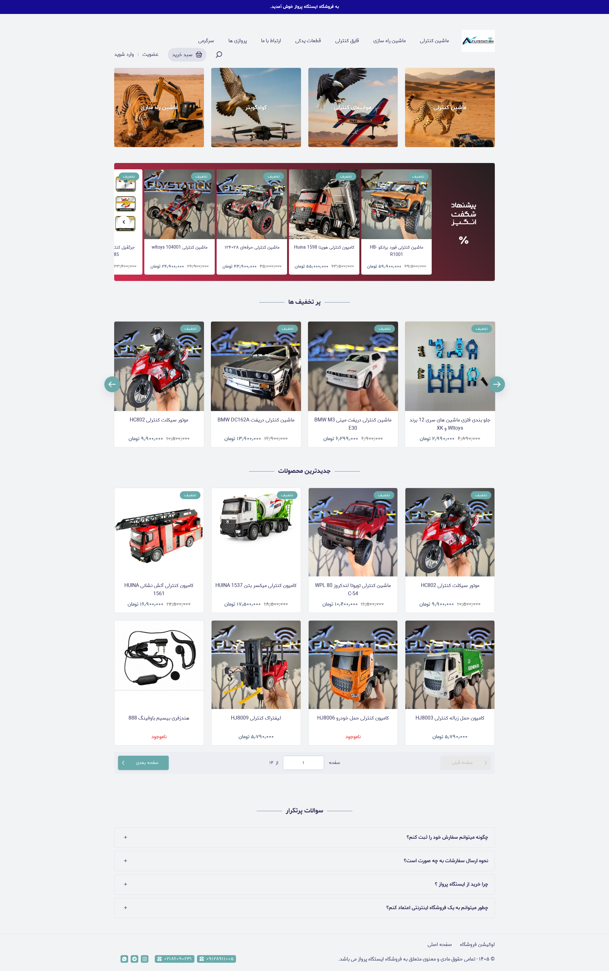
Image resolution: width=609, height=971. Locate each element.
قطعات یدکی (308, 40)
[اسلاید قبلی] (123, 222)
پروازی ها (237, 40)
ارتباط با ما (271, 40)
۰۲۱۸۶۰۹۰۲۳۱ (178, 959)
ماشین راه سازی (389, 40)
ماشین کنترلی (434, 40)
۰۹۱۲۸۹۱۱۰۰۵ (219, 959)
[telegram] (134, 959)
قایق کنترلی (347, 40)
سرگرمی (206, 40)
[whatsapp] (124, 959)
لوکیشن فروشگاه (477, 944)
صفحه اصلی (440, 944)
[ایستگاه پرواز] (478, 41)
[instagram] (144, 959)
